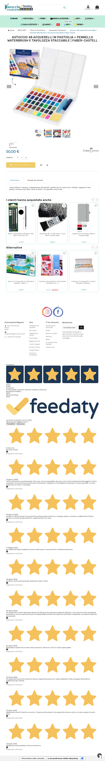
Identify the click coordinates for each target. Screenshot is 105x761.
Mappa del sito (34, 341)
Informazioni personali (50, 326)
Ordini (48, 330)
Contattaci (33, 338)
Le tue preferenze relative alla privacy (63, 758)
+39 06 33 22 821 (14, 337)
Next (96, 86)
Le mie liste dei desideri (51, 343)
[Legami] (58, 24)
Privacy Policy (34, 347)
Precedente (11, 424)
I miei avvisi (50, 347)
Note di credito (51, 333)
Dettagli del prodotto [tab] (35, 180)
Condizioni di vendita (34, 326)
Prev (9, 86)
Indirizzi (49, 336)
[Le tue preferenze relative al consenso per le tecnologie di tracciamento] (101, 757)
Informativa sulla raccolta (33, 758)
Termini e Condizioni (33, 354)
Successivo (21, 424)
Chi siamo (33, 330)
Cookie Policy (34, 350)
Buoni (48, 339)
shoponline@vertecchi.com (15, 334)
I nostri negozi (34, 344)
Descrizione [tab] (14, 180)
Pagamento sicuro (33, 334)
